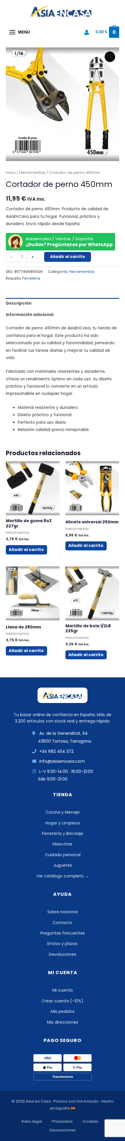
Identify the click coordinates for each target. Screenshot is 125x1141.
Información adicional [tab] (29, 314)
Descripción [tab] (18, 303)
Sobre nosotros (62, 912)
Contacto (62, 922)
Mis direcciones (62, 1022)
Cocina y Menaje (63, 812)
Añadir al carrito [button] (26, 549)
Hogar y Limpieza (62, 823)
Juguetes (62, 865)
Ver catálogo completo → (62, 876)
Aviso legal (31, 1121)
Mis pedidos (62, 1011)
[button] (110, 57)
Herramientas (32, 172)
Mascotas (62, 844)
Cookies (90, 1121)
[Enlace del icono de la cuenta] (86, 32)
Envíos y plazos (62, 943)
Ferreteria (31, 278)
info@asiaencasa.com (62, 761)
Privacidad (62, 1121)
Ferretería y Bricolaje (62, 833)
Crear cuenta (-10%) (62, 1001)
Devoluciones (62, 954)
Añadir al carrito (67, 256)
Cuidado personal (63, 855)
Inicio (11, 172)
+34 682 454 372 (56, 751)
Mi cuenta (62, 990)
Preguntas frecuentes (62, 933)
